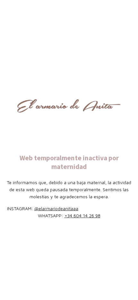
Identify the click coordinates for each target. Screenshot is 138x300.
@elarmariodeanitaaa (56, 208)
